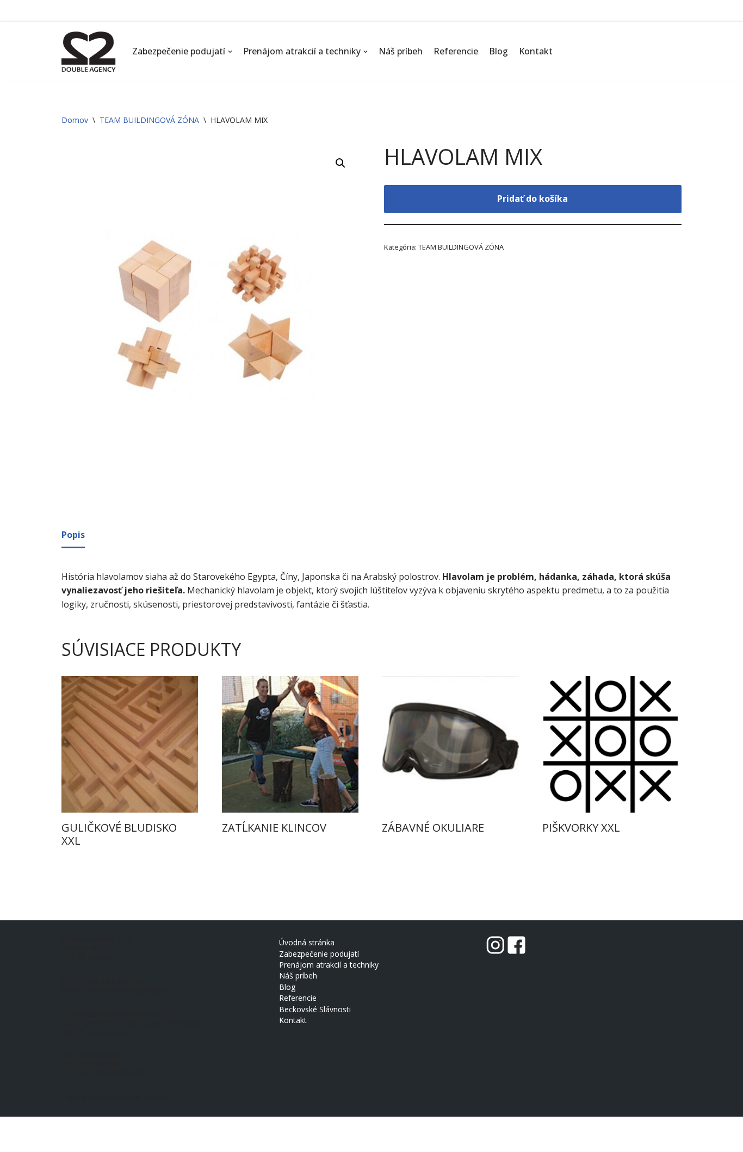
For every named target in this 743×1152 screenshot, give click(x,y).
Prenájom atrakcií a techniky (329, 964)
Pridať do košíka (532, 199)
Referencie (456, 51)
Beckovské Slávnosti (315, 1009)
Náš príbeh (401, 51)
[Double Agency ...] (88, 52)
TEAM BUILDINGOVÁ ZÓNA (149, 120)
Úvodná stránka (307, 942)
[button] (230, 51)
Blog (498, 51)
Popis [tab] (73, 535)
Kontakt (536, 51)
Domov (74, 120)
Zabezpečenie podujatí (319, 954)
